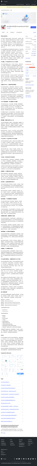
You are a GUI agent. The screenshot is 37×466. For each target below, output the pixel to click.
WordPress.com (4, 449)
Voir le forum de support (30, 84)
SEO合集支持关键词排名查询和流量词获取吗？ (9, 415)
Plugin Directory (3, 4)
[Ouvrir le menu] (35, 1)
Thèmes (11, 441)
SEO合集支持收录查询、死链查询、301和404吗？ (9, 406)
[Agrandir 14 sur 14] (22, 374)
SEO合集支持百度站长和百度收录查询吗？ (8, 388)
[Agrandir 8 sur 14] (14, 365)
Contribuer (30, 439)
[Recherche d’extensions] (11, 10)
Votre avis (27, 75)
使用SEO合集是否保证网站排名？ (7, 421)
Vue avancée (28, 58)
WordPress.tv (22, 446)
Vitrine (11, 439)
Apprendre (21, 439)
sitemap (34, 55)
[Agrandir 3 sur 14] (6, 365)
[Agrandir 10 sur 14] (22, 355)
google (35, 53)
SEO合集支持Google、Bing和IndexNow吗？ (8, 391)
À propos (2, 439)
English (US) (34, 51)
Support (34, 32)
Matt (2, 451)
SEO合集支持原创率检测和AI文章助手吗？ (8, 418)
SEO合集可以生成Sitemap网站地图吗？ (8, 397)
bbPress (3, 452)
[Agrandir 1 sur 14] (6, 355)
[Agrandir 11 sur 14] (22, 360)
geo (32, 53)
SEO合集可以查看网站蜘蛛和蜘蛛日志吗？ (8, 400)
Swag (29, 444)
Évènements (30, 441)
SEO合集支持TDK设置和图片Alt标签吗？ (8, 412)
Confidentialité (3, 444)
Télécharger (33, 27)
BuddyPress (3, 454)
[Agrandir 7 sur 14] (14, 360)
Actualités (2, 441)
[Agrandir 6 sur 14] (14, 355)
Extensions (12, 443)
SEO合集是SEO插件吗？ (5, 382)
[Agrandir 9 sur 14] (14, 369)
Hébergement (3, 443)
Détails (3, 32)
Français (4, 458)
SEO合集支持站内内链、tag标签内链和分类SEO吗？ (10, 409)
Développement (19, 32)
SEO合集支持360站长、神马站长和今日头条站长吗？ (10, 394)
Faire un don (30, 443)
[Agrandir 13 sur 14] (22, 369)
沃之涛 (9, 28)
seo (32, 55)
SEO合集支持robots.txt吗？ (6, 403)
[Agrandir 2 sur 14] (6, 360)
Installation (12, 32)
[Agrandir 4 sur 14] (6, 369)
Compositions (12, 444)
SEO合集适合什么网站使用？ (6, 385)
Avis (7, 32)
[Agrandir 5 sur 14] (6, 373)
